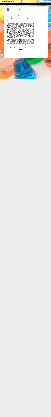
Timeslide (21, 4)
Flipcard (4, 4)
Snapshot (18, 4)
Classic (1, 4)
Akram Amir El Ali (25, 46)
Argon (20, 9)
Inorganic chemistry (24, 47)
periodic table (29, 47)
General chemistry (17, 47)
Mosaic (11, 4)
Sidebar (14, 4)
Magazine (8, 4)
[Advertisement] (39, 23)
